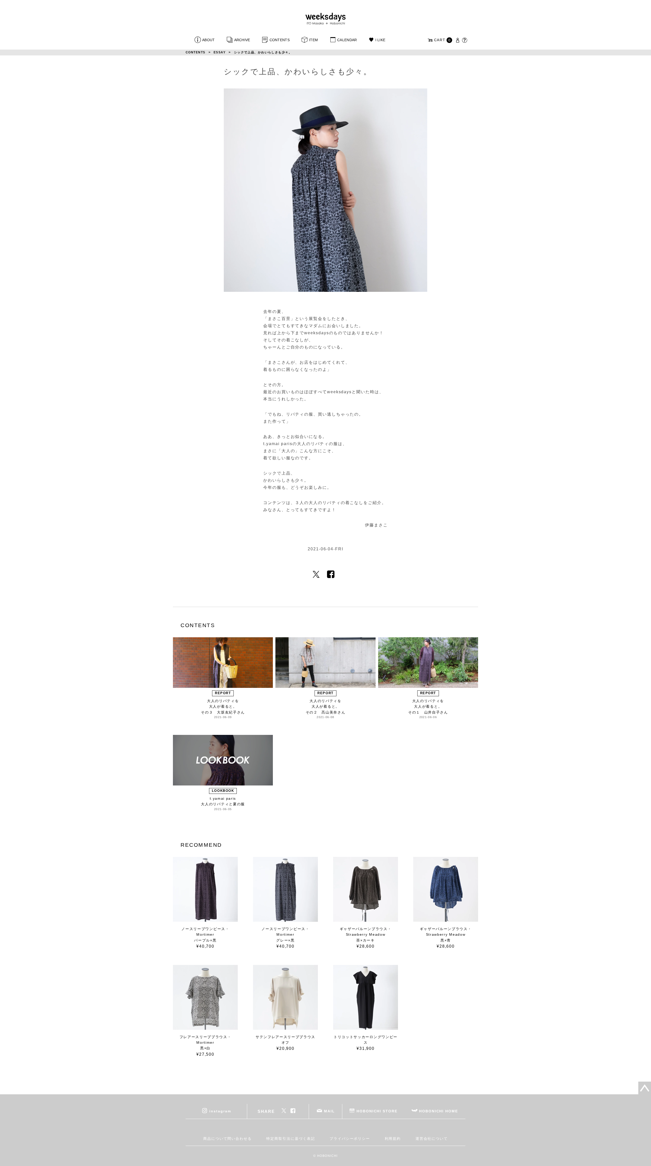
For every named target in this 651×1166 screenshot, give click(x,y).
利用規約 (393, 1139)
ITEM (313, 40)
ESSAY (220, 52)
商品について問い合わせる (227, 1139)
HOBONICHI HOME (438, 1111)
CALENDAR (347, 40)
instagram (220, 1111)
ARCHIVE (242, 40)
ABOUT (208, 40)
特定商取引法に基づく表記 (290, 1139)
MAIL (329, 1111)
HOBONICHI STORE (377, 1111)
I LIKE (380, 40)
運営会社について (432, 1139)
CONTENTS (280, 40)
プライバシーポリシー (350, 1139)
